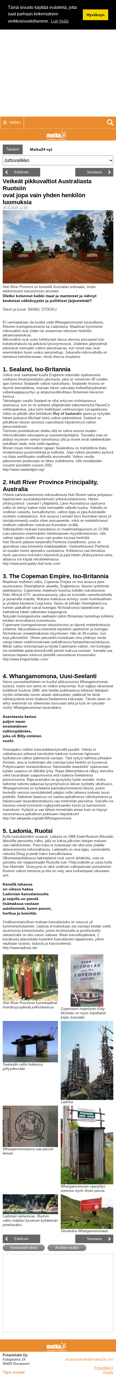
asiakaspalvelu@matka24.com (89, 1359)
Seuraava (94, 172)
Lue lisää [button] (60, 21)
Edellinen (21, 172)
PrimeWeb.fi (103, 1368)
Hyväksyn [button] (96, 15)
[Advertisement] (58, 58)
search (110, 122)
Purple (108, 1372)
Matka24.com (58, 134)
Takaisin (12, 149)
